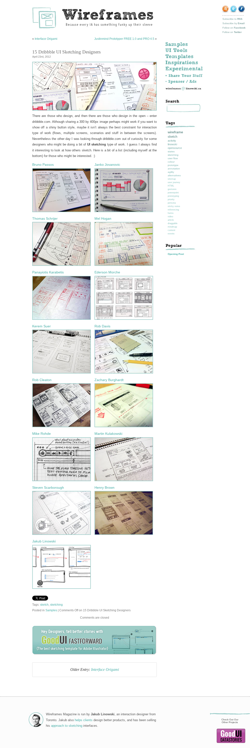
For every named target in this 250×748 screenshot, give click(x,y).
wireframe (175, 132)
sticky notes (174, 206)
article (171, 220)
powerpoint (173, 192)
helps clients (84, 720)
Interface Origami (46, 39)
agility (171, 172)
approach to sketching (66, 725)
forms (171, 213)
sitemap (172, 179)
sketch (44, 604)
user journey (174, 182)
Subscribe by (233, 23)
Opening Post (176, 254)
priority (171, 199)
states (171, 151)
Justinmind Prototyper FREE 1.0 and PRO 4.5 (124, 39)
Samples (51, 610)
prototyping (173, 196)
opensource (175, 147)
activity (172, 140)
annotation (174, 168)
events (171, 233)
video (170, 216)
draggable (172, 223)
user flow (173, 158)
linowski (172, 144)
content (171, 230)
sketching (56, 604)
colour (171, 161)
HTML (171, 186)
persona (172, 203)
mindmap (172, 227)
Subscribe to (232, 19)
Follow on (234, 27)
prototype (173, 165)
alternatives (174, 175)
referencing (173, 209)
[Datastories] (231, 742)
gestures (172, 189)
